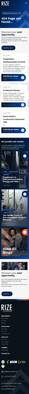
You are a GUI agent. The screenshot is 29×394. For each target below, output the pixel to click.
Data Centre (4, 318)
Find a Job (4, 331)
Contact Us (6, 294)
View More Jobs (7, 48)
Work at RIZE (4, 344)
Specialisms (5, 316)
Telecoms (4, 320)
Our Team (4, 339)
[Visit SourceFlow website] (10, 389)
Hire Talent (4, 329)
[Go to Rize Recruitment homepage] (6, 308)
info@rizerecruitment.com (11, 371)
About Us (4, 337)
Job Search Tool (5, 333)
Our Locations (5, 342)
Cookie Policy (4, 386)
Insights (4, 347)
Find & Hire (5, 326)
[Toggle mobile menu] (26, 3)
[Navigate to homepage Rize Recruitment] (5, 3)
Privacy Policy (12, 386)
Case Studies (4, 350)
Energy (3, 323)
